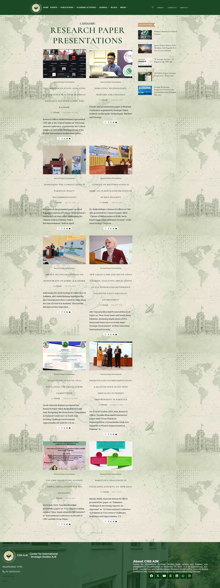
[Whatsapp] (183, 576)
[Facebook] (151, 576)
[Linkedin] (177, 576)
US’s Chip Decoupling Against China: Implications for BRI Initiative (64, 486)
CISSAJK (56, 112)
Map (5, 581)
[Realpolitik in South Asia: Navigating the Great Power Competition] (64, 355)
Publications (66, 7)
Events (53, 7)
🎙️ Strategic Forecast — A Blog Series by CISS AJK (163, 60)
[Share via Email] (69, 138)
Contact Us (172, 8)
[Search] (152, 7)
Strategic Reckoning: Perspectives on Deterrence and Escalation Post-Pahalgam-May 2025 (165, 91)
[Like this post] (59, 138)
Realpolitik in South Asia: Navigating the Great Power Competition (64, 386)
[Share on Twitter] (64, 138)
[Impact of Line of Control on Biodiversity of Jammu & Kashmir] (64, 249)
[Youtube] (164, 576)
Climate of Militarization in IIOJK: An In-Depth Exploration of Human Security (110, 190)
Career (160, 8)
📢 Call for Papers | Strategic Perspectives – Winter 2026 (165, 74)
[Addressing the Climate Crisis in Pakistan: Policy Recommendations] (64, 160)
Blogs (114, 7)
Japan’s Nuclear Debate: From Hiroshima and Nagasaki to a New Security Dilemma (165, 48)
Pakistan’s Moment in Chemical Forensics (165, 32)
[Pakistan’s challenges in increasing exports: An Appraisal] (110, 455)
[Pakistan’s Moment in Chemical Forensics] (145, 34)
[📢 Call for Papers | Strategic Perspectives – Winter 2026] (145, 76)
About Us (183, 8)
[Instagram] (189, 576)
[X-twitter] (158, 576)
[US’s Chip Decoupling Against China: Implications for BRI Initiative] (64, 455)
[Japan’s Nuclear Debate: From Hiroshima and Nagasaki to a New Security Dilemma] (145, 48)
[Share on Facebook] (108, 122)
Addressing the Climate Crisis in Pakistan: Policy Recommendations (64, 190)
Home (45, 7)
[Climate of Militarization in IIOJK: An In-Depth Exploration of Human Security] (110, 160)
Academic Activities (86, 7)
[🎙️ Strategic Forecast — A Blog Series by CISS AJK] (145, 62)
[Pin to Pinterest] (67, 138)
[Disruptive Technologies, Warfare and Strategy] (110, 63)
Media (123, 7)
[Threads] (170, 576)
